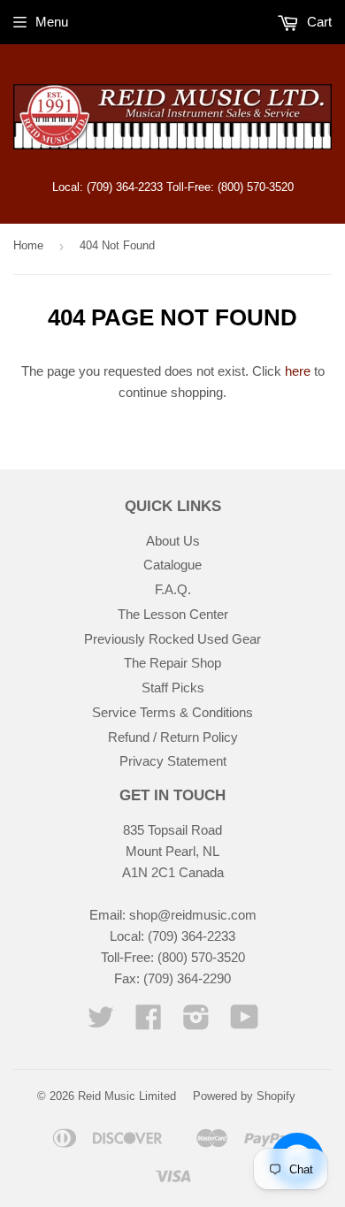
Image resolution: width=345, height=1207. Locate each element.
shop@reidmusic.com (193, 914)
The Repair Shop (172, 662)
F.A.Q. (173, 589)
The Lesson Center (173, 614)
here (297, 370)
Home (28, 245)
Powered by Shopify (244, 1096)
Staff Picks (173, 687)
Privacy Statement (172, 760)
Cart (317, 21)
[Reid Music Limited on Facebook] (148, 1022)
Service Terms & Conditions (172, 712)
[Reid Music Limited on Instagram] (196, 1022)
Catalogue (172, 564)
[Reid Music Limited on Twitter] (101, 1022)
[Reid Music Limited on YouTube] (244, 1022)
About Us (173, 540)
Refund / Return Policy (173, 737)
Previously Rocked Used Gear (172, 638)
